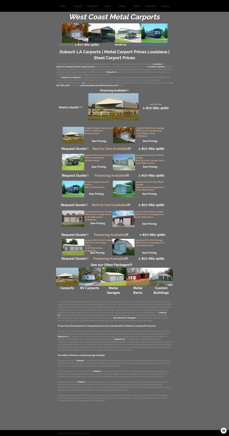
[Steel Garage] (124, 189)
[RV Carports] (90, 277)
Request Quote (75, 149)
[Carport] (73, 135)
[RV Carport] (73, 189)
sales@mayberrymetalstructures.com (99, 85)
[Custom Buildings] (161, 277)
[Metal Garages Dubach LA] (75, 33)
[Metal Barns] (137, 277)
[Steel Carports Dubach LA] (128, 33)
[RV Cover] (73, 162)
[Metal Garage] (124, 135)
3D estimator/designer (124, 318)
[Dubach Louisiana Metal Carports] (101, 33)
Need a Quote (71, 107)
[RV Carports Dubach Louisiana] (154, 33)
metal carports (92, 83)
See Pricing (99, 141)
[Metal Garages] (113, 277)
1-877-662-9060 (151, 205)
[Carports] (67, 277)
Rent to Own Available (112, 149)
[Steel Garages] (73, 218)
